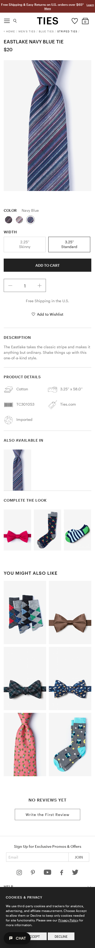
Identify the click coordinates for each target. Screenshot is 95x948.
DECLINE (61, 936)
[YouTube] (48, 873)
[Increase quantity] (39, 285)
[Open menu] (7, 19)
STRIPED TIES (67, 31)
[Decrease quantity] (10, 285)
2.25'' (24, 244)
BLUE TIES (46, 31)
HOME (10, 31)
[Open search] (15, 20)
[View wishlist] (74, 19)
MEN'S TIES (26, 31)
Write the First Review (47, 814)
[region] (47, 125)
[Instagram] (20, 873)
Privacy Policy (68, 920)
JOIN (79, 857)
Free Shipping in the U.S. (47, 301)
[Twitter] (75, 873)
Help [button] (8, 886)
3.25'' (69, 244)
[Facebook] (62, 873)
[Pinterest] (33, 873)
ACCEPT (33, 936)
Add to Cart (47, 265)
